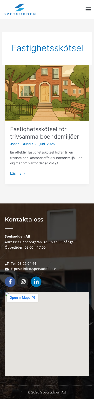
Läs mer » (17, 173)
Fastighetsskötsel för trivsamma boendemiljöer (44, 133)
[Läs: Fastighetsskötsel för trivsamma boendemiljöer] (47, 92)
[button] (88, 9)
